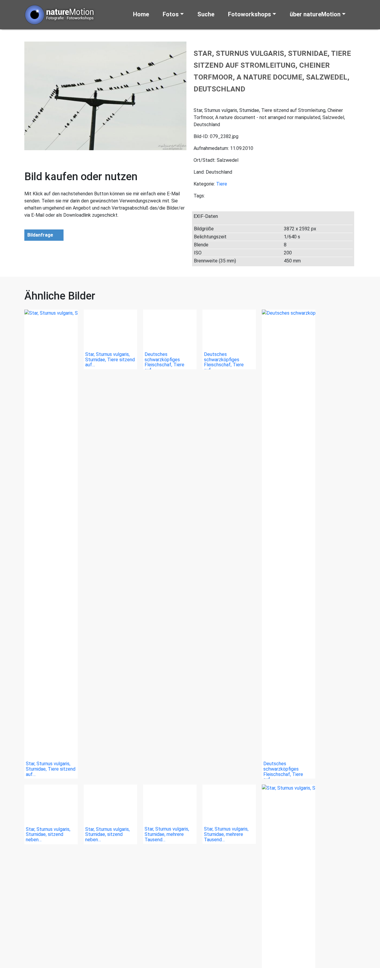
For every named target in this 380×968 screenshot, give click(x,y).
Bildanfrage (40, 235)
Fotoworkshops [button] (249, 14)
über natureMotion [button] (315, 14)
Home (141, 14)
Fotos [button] (171, 14)
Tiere (221, 184)
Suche (205, 14)
